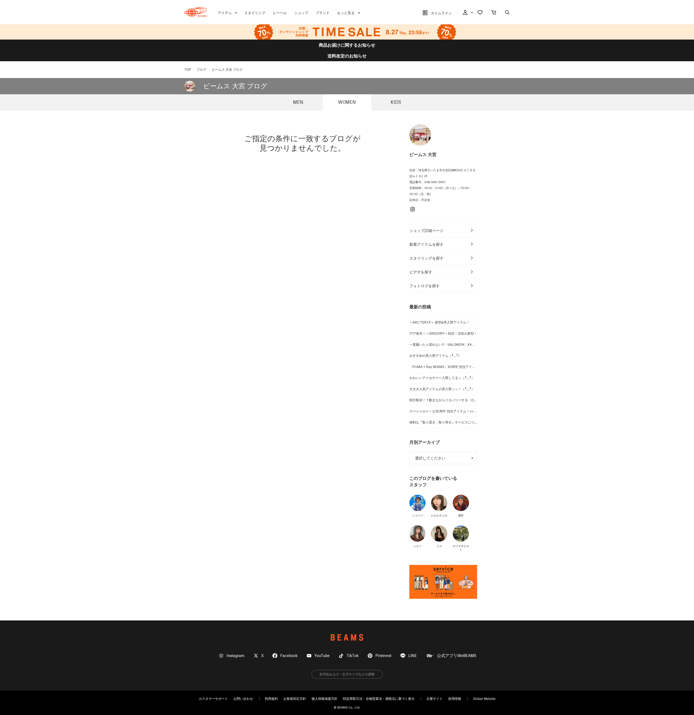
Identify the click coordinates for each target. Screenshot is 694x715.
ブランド (323, 13)
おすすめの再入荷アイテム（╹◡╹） (435, 356)
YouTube (322, 656)
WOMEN (347, 102)
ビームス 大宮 (422, 154)
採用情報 (454, 699)
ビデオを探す (420, 272)
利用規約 (271, 699)
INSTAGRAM (412, 209)
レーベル (280, 13)
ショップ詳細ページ (426, 230)
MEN (298, 102)
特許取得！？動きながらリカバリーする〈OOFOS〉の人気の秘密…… (443, 400)
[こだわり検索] (507, 13)
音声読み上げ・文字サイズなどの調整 (347, 674)
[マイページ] (467, 13)
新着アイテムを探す (426, 244)
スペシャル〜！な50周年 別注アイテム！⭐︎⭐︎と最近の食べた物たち (443, 411)
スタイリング (254, 13)
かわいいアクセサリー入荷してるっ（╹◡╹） (441, 378)
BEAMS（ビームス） (195, 12)
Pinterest (383, 656)
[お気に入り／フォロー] (480, 13)
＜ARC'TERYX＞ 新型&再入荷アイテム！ (439, 322)
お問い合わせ (243, 699)
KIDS (396, 102)
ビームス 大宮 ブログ (235, 86)
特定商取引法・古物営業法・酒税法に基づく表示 (379, 699)
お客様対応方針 (294, 699)
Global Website (484, 699)
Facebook (289, 656)
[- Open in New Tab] (443, 582)
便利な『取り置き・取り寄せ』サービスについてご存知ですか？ (443, 422)
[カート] (493, 13)
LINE (412, 656)
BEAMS (347, 637)
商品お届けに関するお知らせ (347, 45)
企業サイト (434, 699)
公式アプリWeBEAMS (456, 656)
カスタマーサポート (213, 699)
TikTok (353, 656)
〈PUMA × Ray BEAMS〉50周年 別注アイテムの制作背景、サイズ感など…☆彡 (443, 367)
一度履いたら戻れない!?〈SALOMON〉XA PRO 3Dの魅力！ (443, 344)
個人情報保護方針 (324, 699)
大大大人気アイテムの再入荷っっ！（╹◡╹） (441, 389)
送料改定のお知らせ (347, 56)
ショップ (301, 13)
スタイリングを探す (426, 258)
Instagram (236, 656)
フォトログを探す (424, 285)
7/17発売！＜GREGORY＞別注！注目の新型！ (443, 333)
